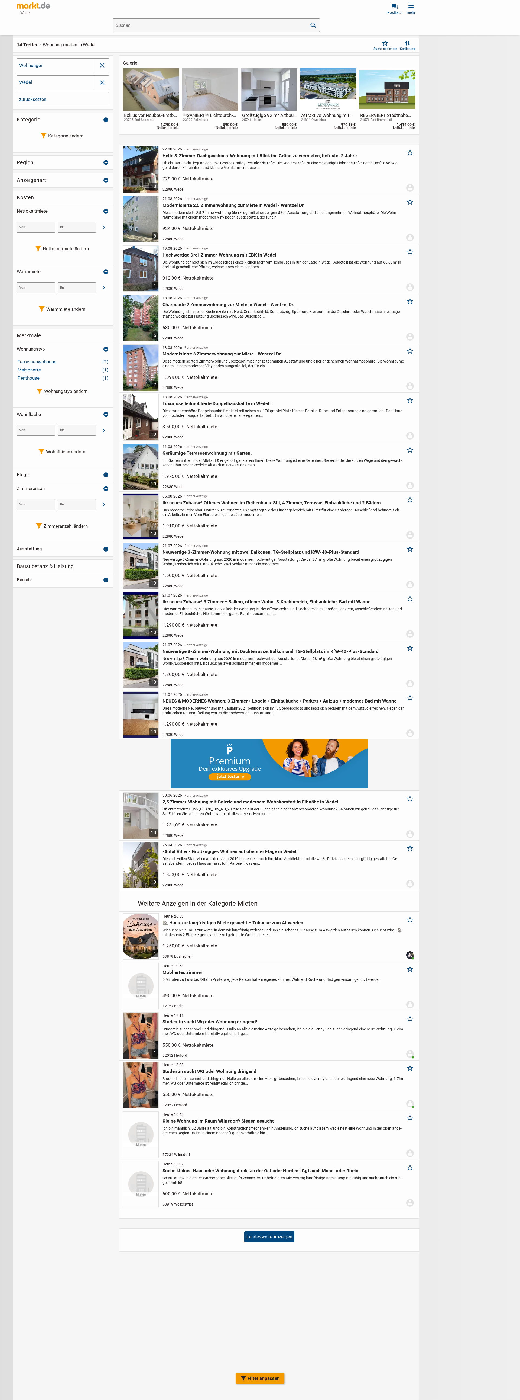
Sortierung (407, 49)
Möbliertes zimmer (182, 972)
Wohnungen (31, 65)
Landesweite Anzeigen (269, 1236)
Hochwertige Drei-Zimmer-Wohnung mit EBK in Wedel (219, 255)
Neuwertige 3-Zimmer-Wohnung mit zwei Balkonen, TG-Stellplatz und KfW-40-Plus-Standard (260, 552)
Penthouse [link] (63, 378)
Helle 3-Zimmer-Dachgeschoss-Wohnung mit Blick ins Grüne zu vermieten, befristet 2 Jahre (259, 155)
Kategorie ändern (65, 136)
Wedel (25, 82)
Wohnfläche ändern (65, 451)
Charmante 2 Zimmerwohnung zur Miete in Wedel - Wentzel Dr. (228, 304)
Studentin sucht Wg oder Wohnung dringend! (209, 1021)
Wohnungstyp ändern (65, 391)
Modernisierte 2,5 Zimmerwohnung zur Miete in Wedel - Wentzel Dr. (233, 205)
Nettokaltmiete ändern (66, 248)
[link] (151, 100)
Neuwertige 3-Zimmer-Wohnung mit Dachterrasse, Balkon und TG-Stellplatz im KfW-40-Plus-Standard (270, 651)
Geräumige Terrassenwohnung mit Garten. (207, 453)
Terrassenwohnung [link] (63, 361)
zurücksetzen (32, 99)
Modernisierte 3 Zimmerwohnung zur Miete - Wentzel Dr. (222, 354)
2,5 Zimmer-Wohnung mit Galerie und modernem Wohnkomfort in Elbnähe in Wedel (250, 802)
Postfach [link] (395, 12)
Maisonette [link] (63, 370)
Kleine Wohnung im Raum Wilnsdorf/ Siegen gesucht (218, 1121)
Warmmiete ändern (65, 309)
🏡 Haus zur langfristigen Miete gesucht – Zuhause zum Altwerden (232, 922)
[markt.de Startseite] (33, 5)
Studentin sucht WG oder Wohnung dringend (209, 1071)
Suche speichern (385, 49)
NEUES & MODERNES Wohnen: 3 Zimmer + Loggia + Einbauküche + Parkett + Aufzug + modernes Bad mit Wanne (279, 701)
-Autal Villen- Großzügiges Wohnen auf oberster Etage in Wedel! (230, 851)
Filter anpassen (264, 1378)
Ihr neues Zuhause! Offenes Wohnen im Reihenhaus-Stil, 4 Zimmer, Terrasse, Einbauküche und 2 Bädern (271, 502)
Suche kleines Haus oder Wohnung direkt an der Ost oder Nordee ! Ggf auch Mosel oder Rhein (260, 1170)
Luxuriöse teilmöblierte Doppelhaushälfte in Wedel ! (217, 403)
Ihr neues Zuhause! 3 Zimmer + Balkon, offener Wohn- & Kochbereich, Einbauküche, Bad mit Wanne (266, 601)
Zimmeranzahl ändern (66, 526)
